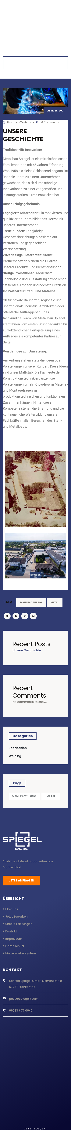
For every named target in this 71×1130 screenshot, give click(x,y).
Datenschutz (14, 946)
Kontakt (11, 931)
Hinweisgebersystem (20, 953)
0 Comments (50, 122)
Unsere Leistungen (18, 924)
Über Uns (11, 909)
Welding (15, 756)
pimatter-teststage (20, 122)
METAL (55, 602)
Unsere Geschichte (26, 650)
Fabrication (18, 748)
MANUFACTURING (31, 602)
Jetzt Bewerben (16, 917)
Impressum (13, 939)
